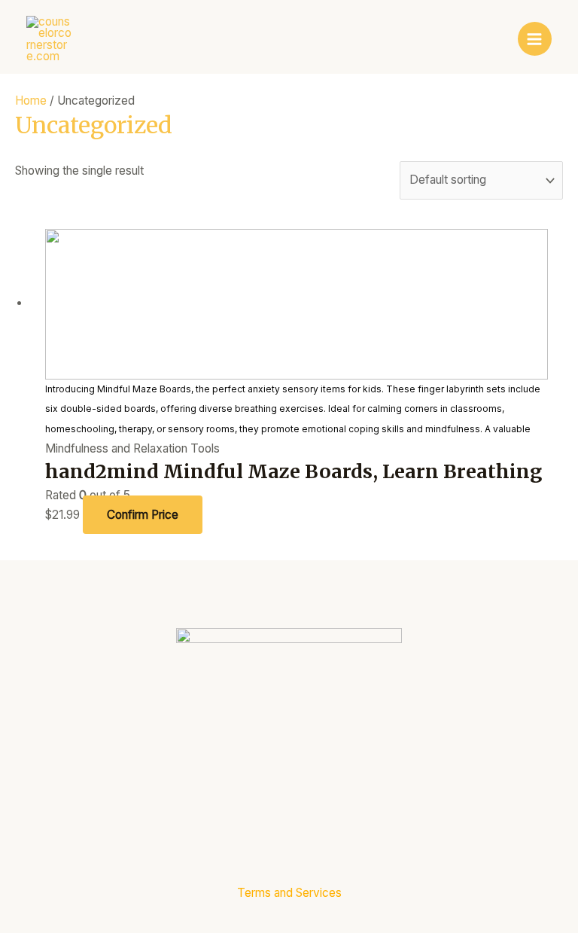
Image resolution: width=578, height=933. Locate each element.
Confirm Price (142, 515)
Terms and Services (289, 893)
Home (31, 100)
